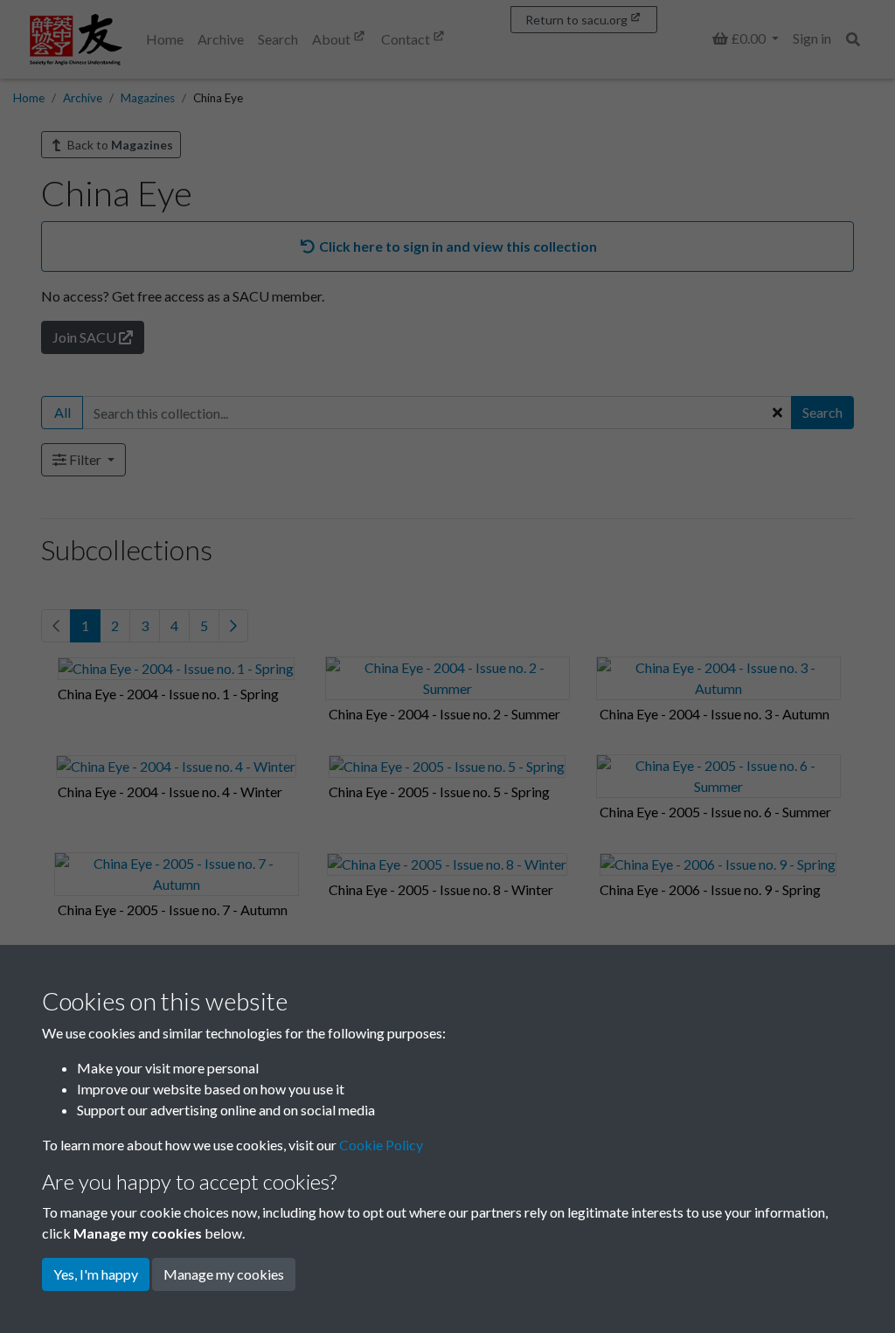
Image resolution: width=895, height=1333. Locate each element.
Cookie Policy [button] (381, 1144)
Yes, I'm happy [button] (95, 1274)
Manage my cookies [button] (223, 1274)
